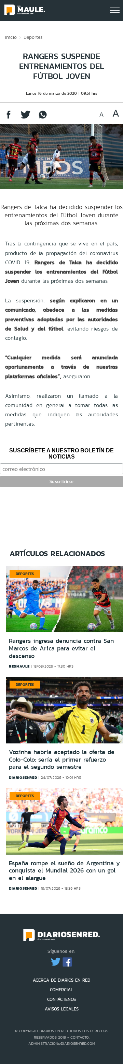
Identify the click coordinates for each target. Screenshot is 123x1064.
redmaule (19, 666)
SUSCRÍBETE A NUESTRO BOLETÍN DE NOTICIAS (61, 454)
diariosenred (23, 777)
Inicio (11, 37)
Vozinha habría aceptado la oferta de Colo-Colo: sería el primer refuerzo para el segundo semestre (61, 759)
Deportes (33, 37)
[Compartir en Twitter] (25, 118)
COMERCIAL (61, 989)
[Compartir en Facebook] (8, 118)
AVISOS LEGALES (62, 1009)
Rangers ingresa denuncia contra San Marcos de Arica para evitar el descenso (61, 648)
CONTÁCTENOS (61, 999)
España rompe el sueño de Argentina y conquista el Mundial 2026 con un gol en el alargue (64, 870)
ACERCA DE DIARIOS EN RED (61, 980)
